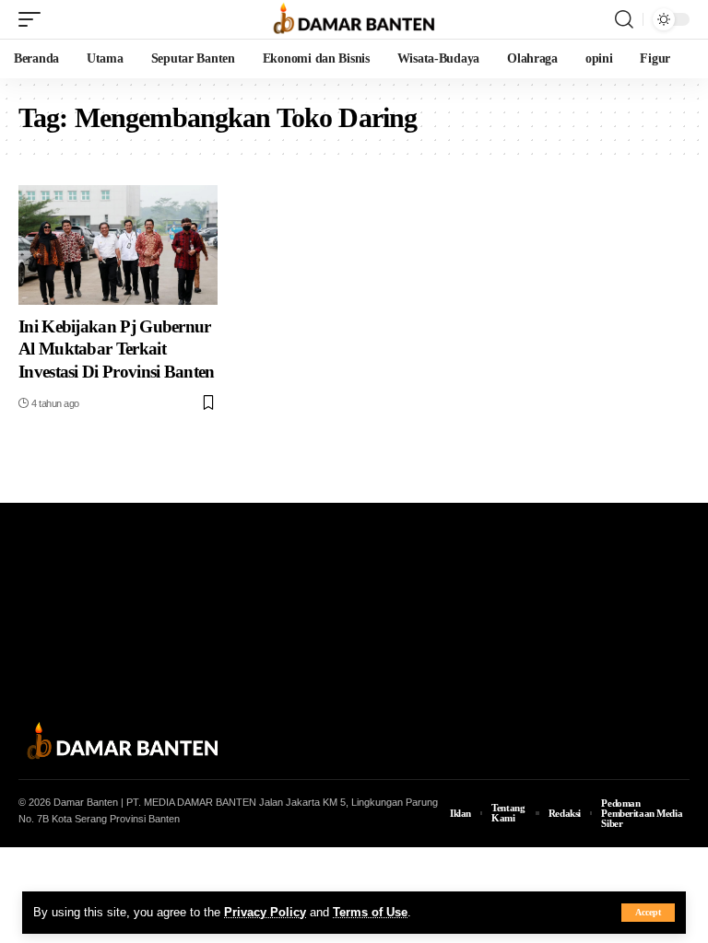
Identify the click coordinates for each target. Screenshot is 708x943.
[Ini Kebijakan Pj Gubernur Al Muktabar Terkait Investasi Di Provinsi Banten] (118, 245)
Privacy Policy (265, 912)
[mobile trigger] (34, 19)
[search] (624, 19)
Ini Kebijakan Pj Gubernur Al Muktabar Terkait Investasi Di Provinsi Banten (116, 349)
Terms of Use (370, 912)
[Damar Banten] (354, 19)
